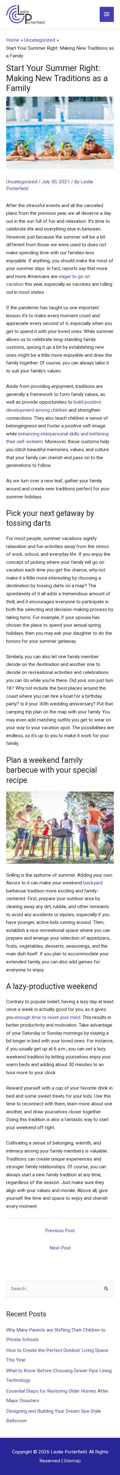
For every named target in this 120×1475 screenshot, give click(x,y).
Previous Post (60, 1230)
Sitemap (72, 1461)
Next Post (60, 1248)
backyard (92, 883)
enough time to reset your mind (47, 1017)
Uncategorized (21, 182)
